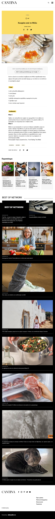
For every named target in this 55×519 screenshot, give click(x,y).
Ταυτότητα (39, 504)
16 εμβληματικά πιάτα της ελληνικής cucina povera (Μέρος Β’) (15, 368)
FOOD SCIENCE (32, 177)
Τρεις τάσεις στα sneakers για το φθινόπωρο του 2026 (13, 295)
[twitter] (31, 29)
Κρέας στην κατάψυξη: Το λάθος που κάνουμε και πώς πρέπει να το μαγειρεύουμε (19, 405)
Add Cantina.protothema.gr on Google (26, 71)
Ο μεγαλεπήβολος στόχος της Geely (37, 217)
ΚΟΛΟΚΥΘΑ (11, 145)
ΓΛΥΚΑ (27, 15)
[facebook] (24, 29)
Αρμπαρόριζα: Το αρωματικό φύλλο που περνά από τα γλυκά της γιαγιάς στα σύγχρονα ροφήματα (8, 183)
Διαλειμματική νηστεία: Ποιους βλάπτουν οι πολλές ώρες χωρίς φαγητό (17, 258)
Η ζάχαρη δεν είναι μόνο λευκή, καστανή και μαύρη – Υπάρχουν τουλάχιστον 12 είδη (21, 183)
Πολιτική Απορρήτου (41, 500)
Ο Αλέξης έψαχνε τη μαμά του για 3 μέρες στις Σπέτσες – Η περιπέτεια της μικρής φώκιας (21, 479)
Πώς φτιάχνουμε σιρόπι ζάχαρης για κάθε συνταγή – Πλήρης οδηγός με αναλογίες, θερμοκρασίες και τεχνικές (33, 183)
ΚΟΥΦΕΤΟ (18, 145)
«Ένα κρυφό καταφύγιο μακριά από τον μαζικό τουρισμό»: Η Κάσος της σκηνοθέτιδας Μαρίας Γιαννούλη (25, 331)
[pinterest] (27, 29)
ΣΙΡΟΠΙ (23, 145)
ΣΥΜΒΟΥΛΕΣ (44, 177)
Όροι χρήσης (39, 497)
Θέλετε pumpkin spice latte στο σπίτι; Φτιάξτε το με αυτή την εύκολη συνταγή (47, 181)
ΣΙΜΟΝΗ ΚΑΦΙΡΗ (27, 26)
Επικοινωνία (39, 502)
